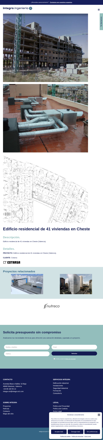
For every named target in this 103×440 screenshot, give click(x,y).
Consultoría (57, 393)
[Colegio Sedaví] (27, 284)
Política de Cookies (60, 409)
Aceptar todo (59, 431)
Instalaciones (58, 386)
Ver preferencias (92, 431)
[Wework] (76, 284)
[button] (99, 415)
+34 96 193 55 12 (9, 389)
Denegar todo (75, 431)
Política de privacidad (77, 436)
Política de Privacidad (61, 406)
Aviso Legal (87, 436)
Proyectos (7, 406)
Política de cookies (65, 436)
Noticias (6, 409)
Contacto (6, 411)
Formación (57, 391)
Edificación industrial (61, 383)
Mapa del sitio (8, 414)
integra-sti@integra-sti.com (13, 391)
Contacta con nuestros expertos (61, 2)
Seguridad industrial (60, 388)
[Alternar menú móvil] (99, 10)
